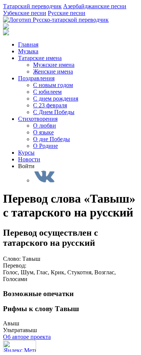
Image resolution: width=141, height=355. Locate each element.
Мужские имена (53, 65)
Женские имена (53, 71)
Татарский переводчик (32, 6)
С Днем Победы (53, 112)
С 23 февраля (50, 105)
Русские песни (66, 13)
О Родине (45, 146)
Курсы (26, 152)
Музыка (28, 51)
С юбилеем (47, 92)
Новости (29, 159)
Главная (28, 44)
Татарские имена (40, 58)
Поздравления (36, 78)
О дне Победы (51, 139)
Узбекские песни (24, 13)
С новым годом (53, 85)
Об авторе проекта (27, 337)
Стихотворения (38, 119)
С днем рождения (55, 98)
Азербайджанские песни (94, 6)
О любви (44, 125)
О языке (43, 132)
